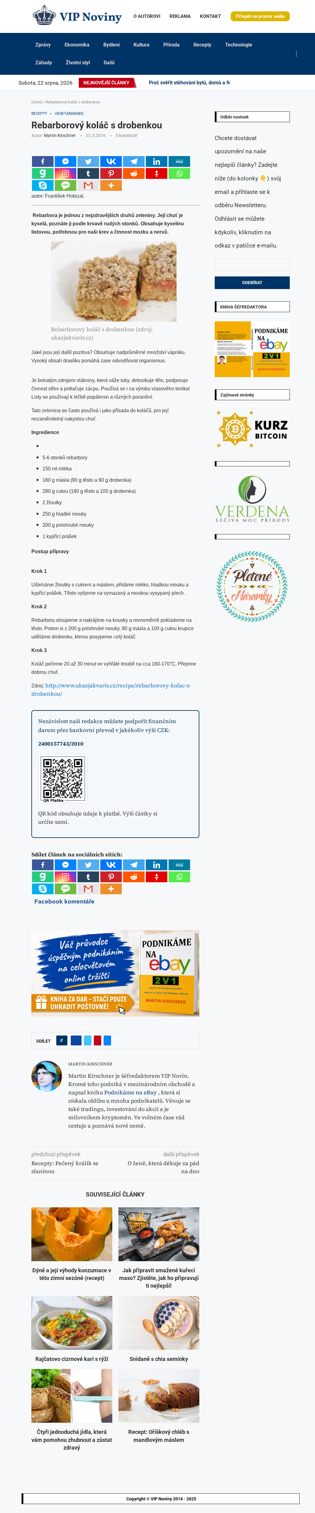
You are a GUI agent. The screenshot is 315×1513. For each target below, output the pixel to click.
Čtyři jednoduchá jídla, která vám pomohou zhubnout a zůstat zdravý (71, 1440)
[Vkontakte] (111, 161)
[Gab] (43, 173)
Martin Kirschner (60, 135)
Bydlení (111, 45)
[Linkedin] (254, 83)
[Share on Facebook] (76, 1040)
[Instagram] (247, 83)
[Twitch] (284, 83)
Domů (36, 102)
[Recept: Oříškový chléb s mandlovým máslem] (158, 1396)
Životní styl (78, 63)
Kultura (142, 45)
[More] (111, 185)
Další (109, 63)
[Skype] (43, 185)
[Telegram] (298, 83)
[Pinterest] (111, 173)
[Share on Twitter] (87, 1040)
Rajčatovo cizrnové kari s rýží (71, 1359)
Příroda (171, 45)
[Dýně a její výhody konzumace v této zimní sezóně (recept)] (71, 1234)
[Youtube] (269, 83)
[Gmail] (88, 185)
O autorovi (147, 16)
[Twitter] (243, 83)
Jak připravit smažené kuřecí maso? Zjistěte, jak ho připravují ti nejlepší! (159, 1278)
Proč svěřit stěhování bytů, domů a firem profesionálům (210, 83)
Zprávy (43, 45)
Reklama (180, 16)
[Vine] (280, 83)
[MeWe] (179, 161)
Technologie (238, 45)
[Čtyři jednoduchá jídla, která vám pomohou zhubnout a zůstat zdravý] (71, 1396)
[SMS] (65, 185)
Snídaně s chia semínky (159, 1359)
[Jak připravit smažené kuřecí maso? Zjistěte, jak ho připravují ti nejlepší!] (158, 1234)
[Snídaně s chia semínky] (158, 1323)
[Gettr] (156, 173)
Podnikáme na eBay (130, 1092)
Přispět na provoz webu (260, 16)
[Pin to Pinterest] (97, 1040)
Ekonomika (77, 45)
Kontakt (210, 16)
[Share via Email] (107, 1040)
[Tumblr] (265, 83)
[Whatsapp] (179, 173)
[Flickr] (258, 83)
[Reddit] (302, 83)
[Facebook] (238, 83)
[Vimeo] (290, 83)
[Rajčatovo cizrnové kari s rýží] (71, 1323)
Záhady (43, 63)
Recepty (202, 45)
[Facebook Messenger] (65, 161)
